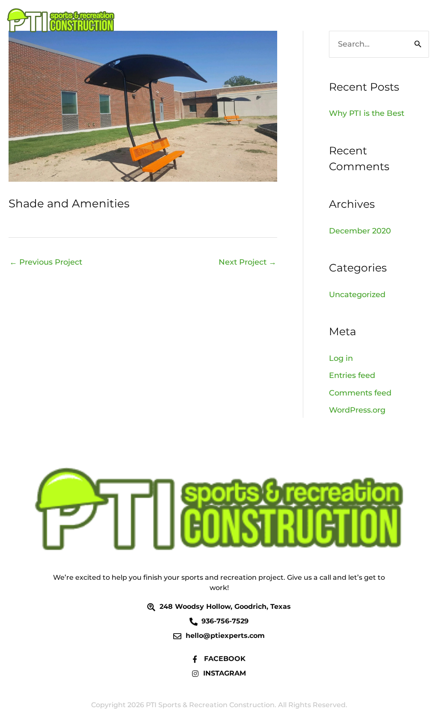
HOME (330, 20)
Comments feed (360, 393)
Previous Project (45, 262)
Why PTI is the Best (366, 113)
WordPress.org (357, 410)
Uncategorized (357, 294)
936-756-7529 (384, 20)
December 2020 (360, 231)
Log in (341, 358)
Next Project (247, 262)
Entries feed (352, 375)
